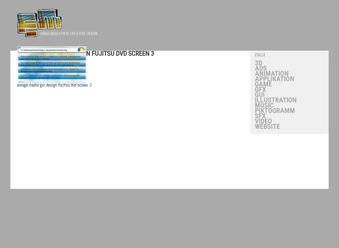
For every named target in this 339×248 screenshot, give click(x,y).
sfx (260, 116)
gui (260, 94)
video (263, 121)
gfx (260, 89)
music (264, 105)
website (267, 126)
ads (261, 68)
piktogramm (275, 110)
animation (272, 73)
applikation (274, 79)
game (263, 84)
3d (258, 63)
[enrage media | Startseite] (39, 25)
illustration (276, 100)
